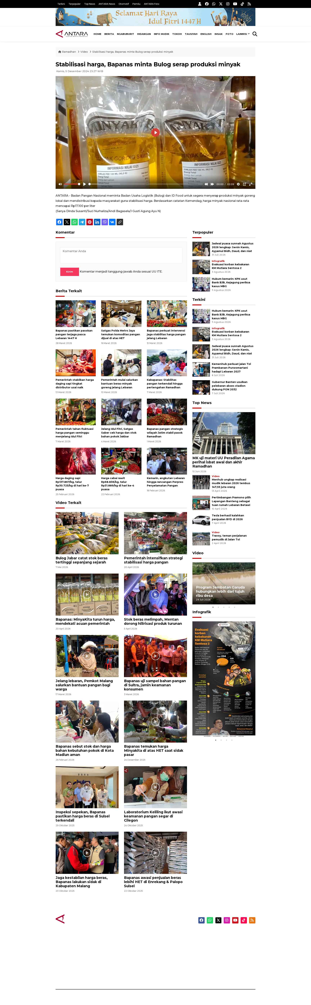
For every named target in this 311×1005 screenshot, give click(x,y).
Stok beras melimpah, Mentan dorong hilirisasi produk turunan (153, 621)
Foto (229, 33)
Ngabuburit (125, 33)
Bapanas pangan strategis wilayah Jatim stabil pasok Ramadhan (165, 432)
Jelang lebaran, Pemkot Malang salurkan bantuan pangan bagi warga (84, 685)
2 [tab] (218, 607)
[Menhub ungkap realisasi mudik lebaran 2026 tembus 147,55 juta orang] (201, 482)
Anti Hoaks (165, 938)
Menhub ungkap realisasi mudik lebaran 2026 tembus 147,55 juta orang (231, 483)
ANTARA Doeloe (169, 957)
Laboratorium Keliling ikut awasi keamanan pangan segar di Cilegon (153, 816)
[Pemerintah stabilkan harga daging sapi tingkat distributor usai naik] (76, 362)
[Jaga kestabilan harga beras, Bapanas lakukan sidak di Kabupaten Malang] (87, 852)
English (205, 33)
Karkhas (163, 932)
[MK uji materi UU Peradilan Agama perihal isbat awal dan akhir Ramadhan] (223, 433)
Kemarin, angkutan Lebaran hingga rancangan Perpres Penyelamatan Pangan (166, 482)
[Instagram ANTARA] (227, 4)
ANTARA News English (224, 932)
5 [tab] (234, 607)
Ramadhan (69, 51)
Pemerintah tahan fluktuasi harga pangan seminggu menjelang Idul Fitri (74, 432)
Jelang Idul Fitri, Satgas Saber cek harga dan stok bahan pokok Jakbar (118, 432)
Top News (89, 4)
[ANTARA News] (72, 33)
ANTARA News (107, 4)
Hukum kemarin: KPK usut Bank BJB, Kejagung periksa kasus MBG (231, 282)
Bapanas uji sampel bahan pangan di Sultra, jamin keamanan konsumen (155, 685)
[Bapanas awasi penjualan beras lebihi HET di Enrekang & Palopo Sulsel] (155, 852)
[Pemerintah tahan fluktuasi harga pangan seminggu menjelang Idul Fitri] (76, 411)
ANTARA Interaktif (171, 945)
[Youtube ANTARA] (235, 4)
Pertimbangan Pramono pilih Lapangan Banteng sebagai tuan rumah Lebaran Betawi (231, 501)
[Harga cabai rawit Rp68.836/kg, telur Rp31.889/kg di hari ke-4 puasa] (121, 461)
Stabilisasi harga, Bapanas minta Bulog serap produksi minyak (132, 51)
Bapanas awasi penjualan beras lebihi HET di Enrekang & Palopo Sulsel (153, 881)
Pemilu (136, 4)
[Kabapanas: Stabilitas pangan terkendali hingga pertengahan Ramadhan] (167, 362)
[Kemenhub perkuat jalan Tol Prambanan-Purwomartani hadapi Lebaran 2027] (201, 369)
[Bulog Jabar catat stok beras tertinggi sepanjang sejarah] (87, 533)
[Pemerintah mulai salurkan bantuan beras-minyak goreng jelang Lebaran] (121, 362)
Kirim (69, 271)
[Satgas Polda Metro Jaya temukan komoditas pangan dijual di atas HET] (121, 313)
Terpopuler (75, 4)
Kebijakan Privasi (221, 951)
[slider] (72, 184)
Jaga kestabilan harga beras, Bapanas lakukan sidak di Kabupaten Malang (82, 881)
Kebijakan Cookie (221, 957)
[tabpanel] (223, 583)
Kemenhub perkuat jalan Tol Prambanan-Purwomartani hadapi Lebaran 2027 (231, 367)
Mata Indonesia (168, 951)
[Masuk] (199, 4)
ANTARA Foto (151, 4)
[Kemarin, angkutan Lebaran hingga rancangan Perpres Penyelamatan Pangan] (167, 461)
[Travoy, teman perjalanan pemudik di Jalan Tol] (201, 538)
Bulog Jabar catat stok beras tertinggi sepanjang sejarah (82, 560)
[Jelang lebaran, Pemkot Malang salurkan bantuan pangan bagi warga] (87, 655)
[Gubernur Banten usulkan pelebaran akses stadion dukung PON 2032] (201, 387)
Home (97, 33)
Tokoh (177, 33)
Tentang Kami (219, 964)
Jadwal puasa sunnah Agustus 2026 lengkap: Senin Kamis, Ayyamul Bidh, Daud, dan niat (232, 247)
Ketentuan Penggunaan (226, 945)
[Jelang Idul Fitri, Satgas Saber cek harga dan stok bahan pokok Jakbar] (121, 411)
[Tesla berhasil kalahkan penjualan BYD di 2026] (201, 520)
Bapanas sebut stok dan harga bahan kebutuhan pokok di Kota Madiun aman (85, 750)
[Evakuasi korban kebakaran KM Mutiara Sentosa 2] (201, 266)
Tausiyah (191, 33)
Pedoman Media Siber (224, 970)
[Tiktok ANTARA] (242, 4)
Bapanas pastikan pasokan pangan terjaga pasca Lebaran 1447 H (74, 334)
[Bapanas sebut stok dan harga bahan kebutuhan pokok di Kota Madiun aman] (87, 721)
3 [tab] (224, 607)
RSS (212, 976)
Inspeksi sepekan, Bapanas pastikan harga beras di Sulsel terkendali (83, 816)
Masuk (213, 938)
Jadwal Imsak (116, 976)
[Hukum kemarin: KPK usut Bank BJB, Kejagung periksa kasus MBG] (201, 284)
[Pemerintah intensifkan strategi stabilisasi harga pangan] (155, 533)
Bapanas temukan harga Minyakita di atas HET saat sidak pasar (153, 750)
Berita (109, 33)
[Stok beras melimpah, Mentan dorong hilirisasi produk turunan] (155, 594)
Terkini (61, 4)
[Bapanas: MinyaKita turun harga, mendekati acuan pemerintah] (87, 594)
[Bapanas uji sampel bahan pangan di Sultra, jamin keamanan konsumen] (155, 655)
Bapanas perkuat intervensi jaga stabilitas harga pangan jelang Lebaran (166, 334)
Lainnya (241, 33)
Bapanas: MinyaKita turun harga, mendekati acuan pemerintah (85, 621)
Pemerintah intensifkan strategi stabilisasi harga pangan (153, 560)
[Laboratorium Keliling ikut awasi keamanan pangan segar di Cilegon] (155, 787)
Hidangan (144, 33)
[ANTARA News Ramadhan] (75, 918)
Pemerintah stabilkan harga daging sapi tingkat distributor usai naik (75, 383)
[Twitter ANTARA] (221, 4)
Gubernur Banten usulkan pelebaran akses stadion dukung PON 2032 (229, 385)
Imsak (219, 33)
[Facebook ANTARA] (207, 4)
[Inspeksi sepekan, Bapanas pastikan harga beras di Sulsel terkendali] (87, 787)
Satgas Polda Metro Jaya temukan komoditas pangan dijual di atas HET (120, 334)
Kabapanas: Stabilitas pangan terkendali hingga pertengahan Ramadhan (164, 383)
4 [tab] (229, 607)
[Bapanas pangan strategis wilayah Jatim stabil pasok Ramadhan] (167, 411)
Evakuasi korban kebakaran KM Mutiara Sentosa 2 (221, 726)
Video (84, 51)
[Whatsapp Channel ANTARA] (213, 4)
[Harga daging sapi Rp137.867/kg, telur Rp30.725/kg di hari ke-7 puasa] (76, 461)
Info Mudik (161, 33)
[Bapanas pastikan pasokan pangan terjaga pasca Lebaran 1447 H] (76, 313)
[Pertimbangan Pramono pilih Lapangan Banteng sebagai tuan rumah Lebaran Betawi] (201, 502)
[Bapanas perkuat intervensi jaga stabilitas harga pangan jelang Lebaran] (167, 313)
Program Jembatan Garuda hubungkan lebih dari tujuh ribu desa (220, 591)
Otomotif (124, 4)
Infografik (218, 261)
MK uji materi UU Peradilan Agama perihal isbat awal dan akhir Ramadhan (223, 462)
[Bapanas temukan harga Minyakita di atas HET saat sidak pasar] (155, 721)
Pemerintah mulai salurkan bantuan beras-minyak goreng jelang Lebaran (119, 383)
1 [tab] (213, 607)
